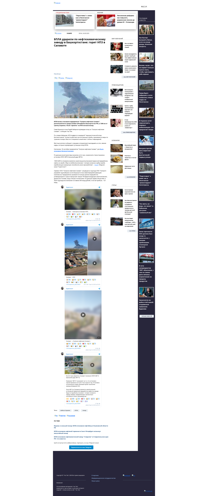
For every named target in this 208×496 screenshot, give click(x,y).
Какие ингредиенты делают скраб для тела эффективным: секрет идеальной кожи (131, 57)
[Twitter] (61, 78)
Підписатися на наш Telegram (81, 447)
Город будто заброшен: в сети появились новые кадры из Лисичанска (146, 97)
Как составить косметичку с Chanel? (129, 45)
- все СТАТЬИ (132, 231)
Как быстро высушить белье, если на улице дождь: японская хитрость (145, 42)
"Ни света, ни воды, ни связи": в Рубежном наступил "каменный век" (146, 208)
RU (142, 6)
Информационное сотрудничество (104, 478)
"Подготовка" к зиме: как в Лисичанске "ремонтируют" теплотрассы (145, 180)
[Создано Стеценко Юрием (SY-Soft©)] (148, 491)
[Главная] (57, 3)
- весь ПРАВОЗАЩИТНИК (129, 132)
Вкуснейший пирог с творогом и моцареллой (130, 147)
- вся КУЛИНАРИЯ (130, 177)
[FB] (56, 78)
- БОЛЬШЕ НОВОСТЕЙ (146, 316)
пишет (96, 165)
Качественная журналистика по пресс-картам (130, 192)
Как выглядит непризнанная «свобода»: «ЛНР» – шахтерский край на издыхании (130, 222)
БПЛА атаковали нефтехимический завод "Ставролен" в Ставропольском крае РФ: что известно (81, 438)
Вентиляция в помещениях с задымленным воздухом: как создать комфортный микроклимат (129, 95)
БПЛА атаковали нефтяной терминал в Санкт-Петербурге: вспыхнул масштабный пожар (77, 432)
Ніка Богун (57, 74)
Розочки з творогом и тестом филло (130, 157)
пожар (84, 410)
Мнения (100, 13)
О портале (95, 475)
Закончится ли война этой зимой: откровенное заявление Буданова (146, 304)
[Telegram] (69, 78)
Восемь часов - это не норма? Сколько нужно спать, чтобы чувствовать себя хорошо (146, 69)
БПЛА (76, 410)
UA (146, 6)
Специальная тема (62, 13)
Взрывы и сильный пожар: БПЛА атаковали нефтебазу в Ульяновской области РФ (81, 427)
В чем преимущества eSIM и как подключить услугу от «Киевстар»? (131, 123)
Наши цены (96, 481)
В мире (69, 33)
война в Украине (65, 410)
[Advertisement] (81, 59)
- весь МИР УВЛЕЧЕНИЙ (129, 77)
